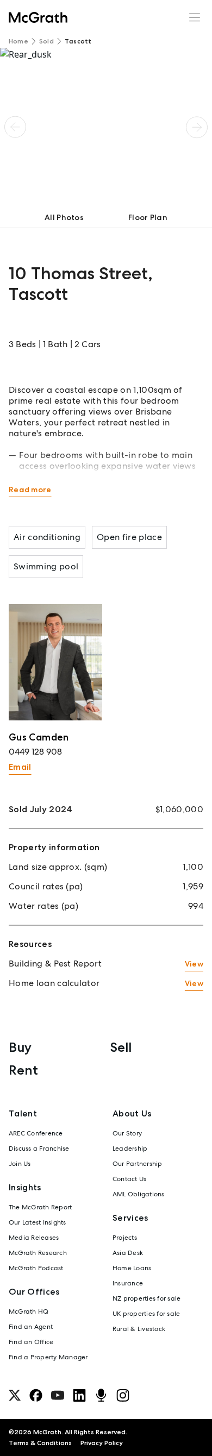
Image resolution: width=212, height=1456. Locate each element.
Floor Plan (147, 217)
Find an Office (31, 1342)
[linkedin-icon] (79, 1395)
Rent (23, 1070)
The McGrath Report (40, 1207)
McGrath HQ (28, 1311)
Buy (20, 1047)
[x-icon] (15, 1395)
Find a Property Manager (48, 1357)
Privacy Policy (101, 1443)
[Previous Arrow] (15, 127)
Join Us (20, 1163)
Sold (46, 41)
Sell (121, 1047)
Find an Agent (31, 1326)
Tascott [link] (78, 41)
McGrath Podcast (36, 1268)
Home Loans (132, 1268)
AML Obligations (139, 1194)
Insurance (128, 1283)
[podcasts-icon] (101, 1395)
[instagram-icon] (122, 1395)
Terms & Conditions (40, 1443)
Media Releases (34, 1237)
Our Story (127, 1133)
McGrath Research (38, 1252)
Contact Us (129, 1179)
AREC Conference (36, 1133)
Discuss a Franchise (39, 1148)
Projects (125, 1237)
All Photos (64, 217)
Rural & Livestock (139, 1329)
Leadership (130, 1148)
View (194, 964)
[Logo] (38, 17)
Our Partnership (138, 1163)
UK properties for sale (146, 1313)
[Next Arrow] (197, 127)
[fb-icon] (35, 1395)
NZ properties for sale (146, 1298)
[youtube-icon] (57, 1395)
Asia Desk (128, 1252)
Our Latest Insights (37, 1222)
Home (18, 41)
